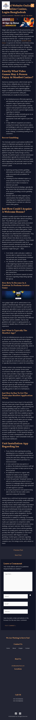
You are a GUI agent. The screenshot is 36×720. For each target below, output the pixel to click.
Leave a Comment (7, 15)
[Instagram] (20, 713)
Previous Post (18, 550)
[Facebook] (16, 713)
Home (8, 648)
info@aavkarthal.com (18, 666)
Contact (27, 648)
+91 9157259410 (18, 699)
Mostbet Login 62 (19, 15)
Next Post (18, 555)
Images (21, 648)
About (14, 648)
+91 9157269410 (18, 701)
